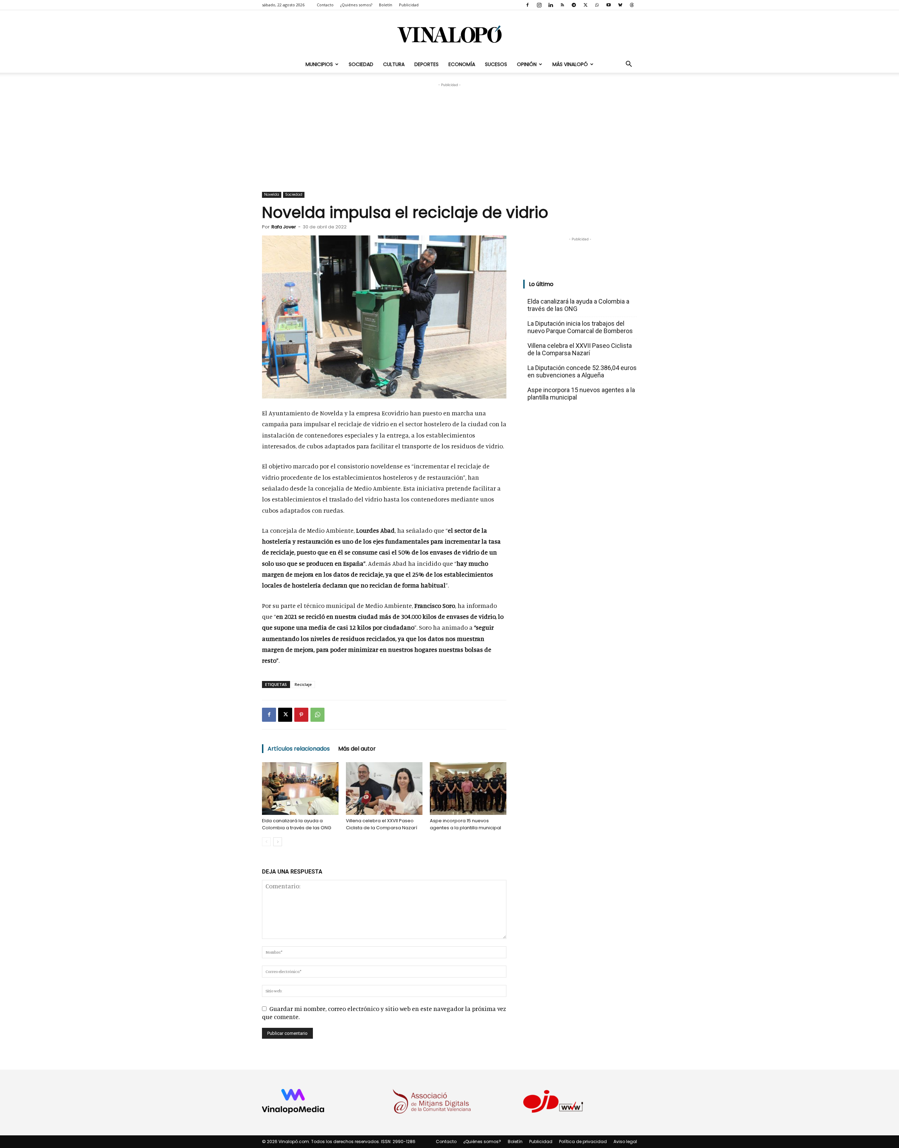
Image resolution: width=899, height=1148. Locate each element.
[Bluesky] (620, 5)
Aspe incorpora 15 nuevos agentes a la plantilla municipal (465, 824)
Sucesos (496, 64)
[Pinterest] (301, 715)
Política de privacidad (583, 1141)
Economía (461, 64)
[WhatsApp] (597, 5)
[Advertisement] (449, 132)
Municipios (319, 64)
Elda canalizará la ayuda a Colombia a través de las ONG (296, 824)
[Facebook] (527, 5)
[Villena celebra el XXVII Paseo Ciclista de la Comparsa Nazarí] (384, 788)
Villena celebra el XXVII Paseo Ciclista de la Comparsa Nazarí (381, 824)
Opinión (527, 64)
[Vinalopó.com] (449, 34)
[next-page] (277, 841)
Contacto (325, 4)
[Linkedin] (550, 5)
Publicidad (409, 4)
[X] (585, 5)
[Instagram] (539, 5)
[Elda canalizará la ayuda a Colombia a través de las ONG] (300, 788)
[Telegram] (574, 5)
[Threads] (631, 5)
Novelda (271, 194)
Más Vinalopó (570, 64)
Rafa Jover (283, 226)
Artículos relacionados (299, 749)
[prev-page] (266, 841)
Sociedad (361, 64)
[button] (628, 64)
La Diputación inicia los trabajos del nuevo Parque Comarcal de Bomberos (580, 327)
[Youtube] (608, 5)
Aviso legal (625, 1141)
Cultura (394, 64)
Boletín (385, 4)
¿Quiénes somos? (356, 4)
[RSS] (562, 5)
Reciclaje (303, 684)
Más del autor (357, 749)
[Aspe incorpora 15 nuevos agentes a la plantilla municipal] (468, 788)
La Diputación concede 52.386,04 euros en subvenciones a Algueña (582, 371)
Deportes (426, 64)
